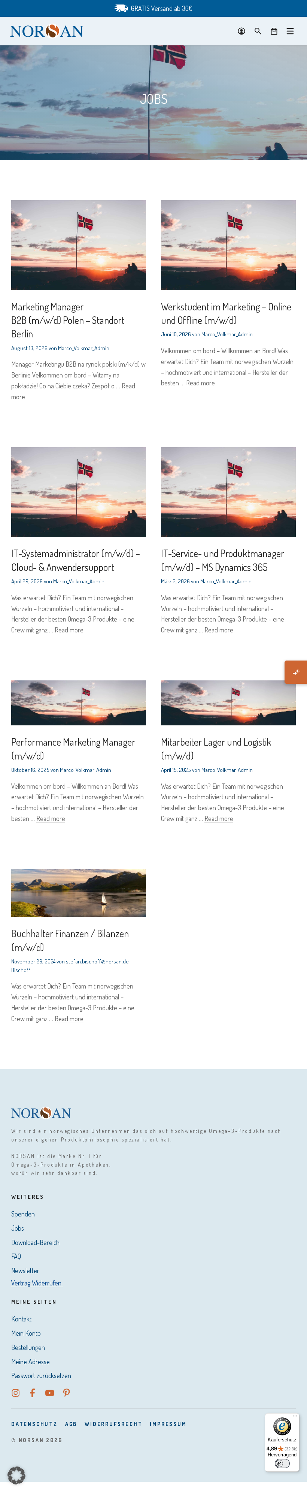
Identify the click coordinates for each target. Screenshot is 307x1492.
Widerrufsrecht (113, 1424)
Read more (200, 383)
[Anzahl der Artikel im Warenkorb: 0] (274, 31)
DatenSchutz (34, 1424)
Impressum (168, 1424)
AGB (71, 1424)
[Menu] (290, 31)
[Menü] (295, 1417)
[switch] (282, 1463)
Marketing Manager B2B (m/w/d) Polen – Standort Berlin (67, 320)
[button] (16, 1475)
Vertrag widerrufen (36, 1283)
